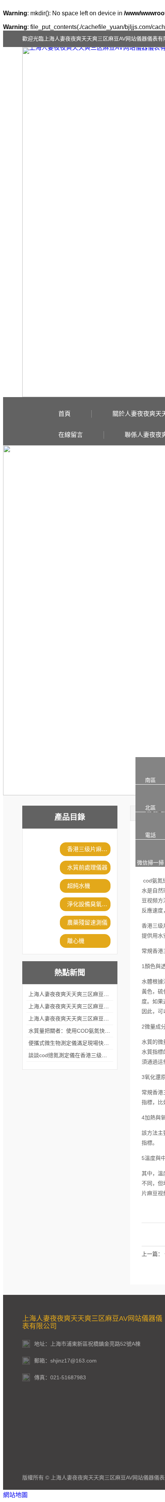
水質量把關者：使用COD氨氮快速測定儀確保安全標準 (93, 1031)
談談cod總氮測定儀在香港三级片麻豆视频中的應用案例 (94, 1055)
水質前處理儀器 (87, 867)
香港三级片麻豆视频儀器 (89, 849)
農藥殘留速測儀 (87, 922)
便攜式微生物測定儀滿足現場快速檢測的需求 (82, 1043)
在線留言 (70, 434)
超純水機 (78, 885)
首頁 (64, 413)
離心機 (75, 941)
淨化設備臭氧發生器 (89, 904)
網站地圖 (15, 1495)
